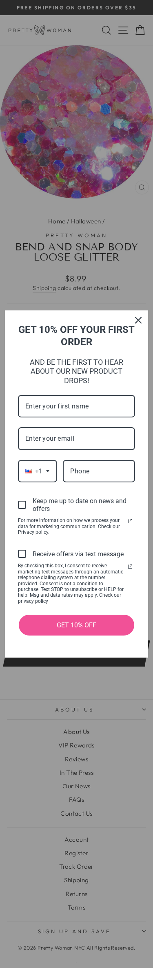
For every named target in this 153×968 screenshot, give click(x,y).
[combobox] (37, 471)
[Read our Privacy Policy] (130, 521)
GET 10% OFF (76, 625)
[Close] (138, 320)
